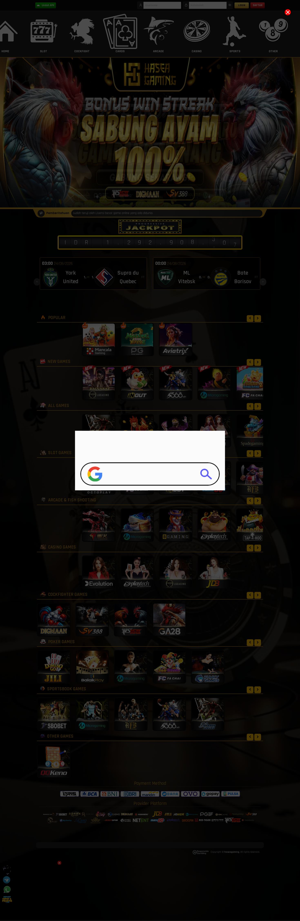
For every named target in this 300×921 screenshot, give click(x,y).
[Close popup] (288, 12)
